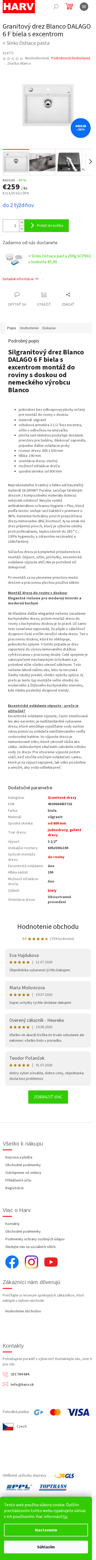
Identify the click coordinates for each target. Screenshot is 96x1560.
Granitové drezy (62, 797)
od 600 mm (57, 823)
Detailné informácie (18, 279)
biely (52, 890)
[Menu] (84, 6)
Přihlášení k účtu (18, 1180)
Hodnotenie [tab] (29, 328)
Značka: (19, 63)
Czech (22, 1426)
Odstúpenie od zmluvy (23, 1172)
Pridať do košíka (50, 225)
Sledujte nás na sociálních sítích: (30, 1247)
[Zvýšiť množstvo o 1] (21, 223)
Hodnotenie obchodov (23, 1311)
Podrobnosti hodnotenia (70, 58)
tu (65, 1516)
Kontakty (12, 1224)
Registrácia (14, 1188)
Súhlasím (46, 1547)
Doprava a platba (18, 1157)
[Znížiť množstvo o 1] (21, 229)
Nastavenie (46, 1530)
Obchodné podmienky (23, 1165)
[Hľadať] (56, 6)
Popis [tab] (11, 328)
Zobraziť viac (48, 1097)
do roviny (56, 857)
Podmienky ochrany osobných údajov (35, 1239)
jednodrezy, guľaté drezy (64, 832)
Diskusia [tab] (48, 328)
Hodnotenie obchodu (48, 926)
